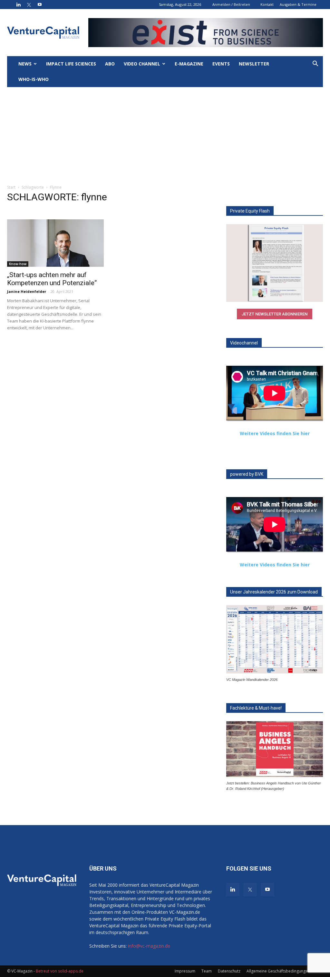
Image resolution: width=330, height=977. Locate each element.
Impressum (185, 971)
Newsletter (254, 64)
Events (221, 64)
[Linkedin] (18, 4)
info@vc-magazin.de (149, 946)
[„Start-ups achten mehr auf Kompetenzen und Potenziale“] (55, 243)
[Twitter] (29, 4)
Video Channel (142, 64)
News (25, 64)
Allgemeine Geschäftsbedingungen (278, 971)
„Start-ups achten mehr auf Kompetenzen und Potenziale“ (52, 279)
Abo (110, 64)
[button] (315, 64)
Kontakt (267, 4)
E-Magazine (189, 64)
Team (206, 971)
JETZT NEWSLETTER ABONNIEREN (274, 314)
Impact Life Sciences (71, 64)
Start (11, 187)
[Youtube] (39, 4)
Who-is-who (33, 79)
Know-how (17, 264)
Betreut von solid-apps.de (59, 971)
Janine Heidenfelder (26, 291)
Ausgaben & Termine (298, 4)
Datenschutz (229, 971)
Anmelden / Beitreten (231, 4)
